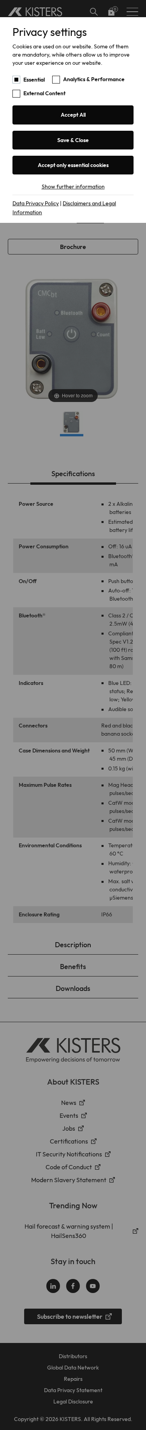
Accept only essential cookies (73, 165)
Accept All (73, 114)
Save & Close (73, 140)
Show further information (73, 186)
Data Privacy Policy (35, 203)
